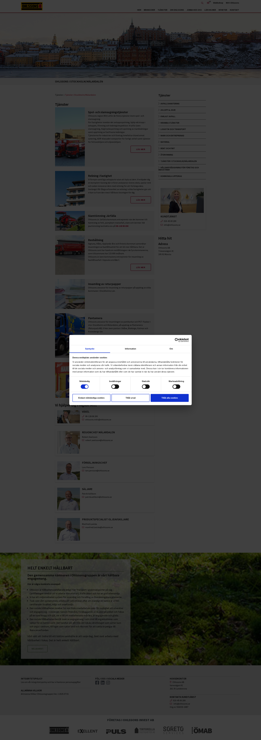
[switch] (115, 386)
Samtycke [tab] (89, 349)
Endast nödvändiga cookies (91, 398)
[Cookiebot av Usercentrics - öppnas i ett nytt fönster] (177, 340)
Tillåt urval (131, 398)
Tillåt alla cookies (169, 398)
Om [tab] (171, 349)
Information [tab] (130, 349)
